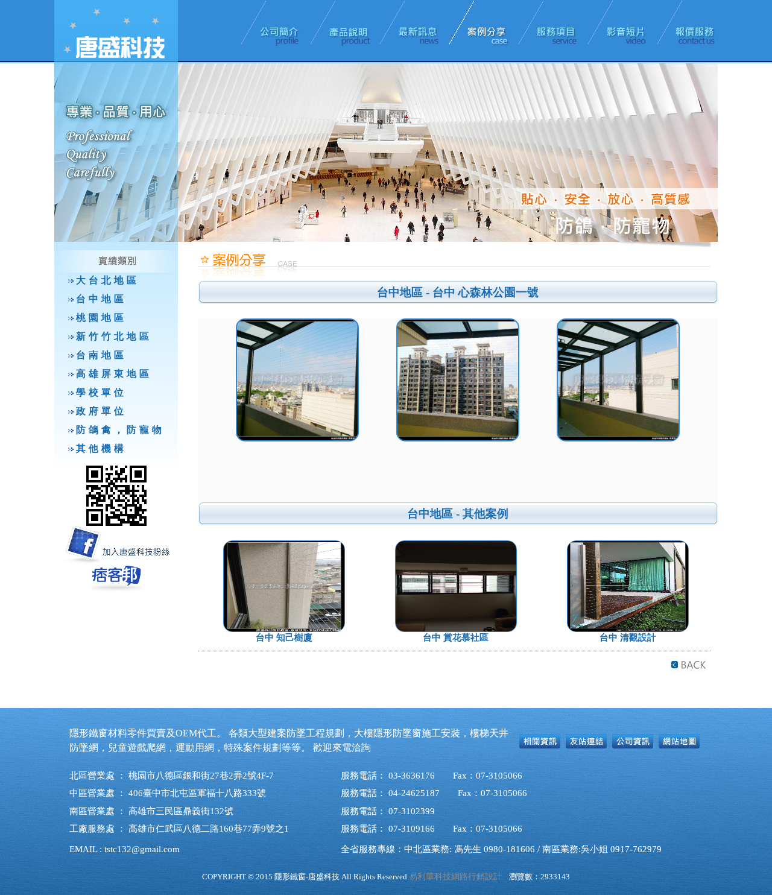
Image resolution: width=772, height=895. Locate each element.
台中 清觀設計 (628, 637)
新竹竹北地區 (114, 336)
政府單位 (101, 411)
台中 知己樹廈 (284, 637)
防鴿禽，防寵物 (120, 430)
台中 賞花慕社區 (456, 637)
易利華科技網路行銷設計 (455, 876)
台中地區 (101, 299)
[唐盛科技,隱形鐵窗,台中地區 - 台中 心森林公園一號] (297, 380)
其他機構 (101, 448)
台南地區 (101, 355)
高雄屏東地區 (114, 373)
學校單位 (101, 392)
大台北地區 (107, 280)
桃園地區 (101, 317)
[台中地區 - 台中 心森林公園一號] (457, 380)
